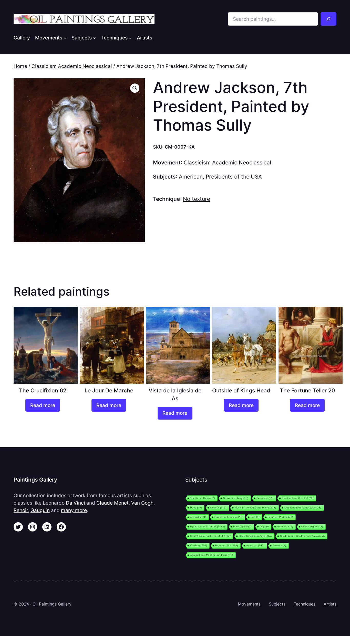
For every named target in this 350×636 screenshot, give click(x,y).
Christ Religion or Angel (255, 536)
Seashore (264, 498)
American (191, 176)
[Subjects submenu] (94, 37)
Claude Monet (112, 503)
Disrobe (285, 526)
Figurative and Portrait (207, 526)
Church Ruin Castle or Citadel (210, 536)
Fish (255, 517)
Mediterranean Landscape (302, 507)
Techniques (304, 604)
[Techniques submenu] (130, 37)
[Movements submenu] (65, 37)
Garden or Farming (228, 517)
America (279, 545)
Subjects (277, 604)
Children (198, 545)
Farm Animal (242, 526)
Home (20, 66)
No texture (196, 199)
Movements (249, 604)
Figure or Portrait (280, 517)
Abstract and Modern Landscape (211, 555)
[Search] (328, 19)
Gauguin (40, 510)
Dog (264, 526)
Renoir (21, 510)
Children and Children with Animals (302, 536)
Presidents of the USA (234, 176)
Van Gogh (142, 503)
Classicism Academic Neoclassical (72, 66)
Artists (330, 604)
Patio (196, 507)
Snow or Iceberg (235, 498)
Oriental (218, 507)
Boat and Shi (226, 545)
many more (74, 510)
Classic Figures (312, 526)
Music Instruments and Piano (255, 507)
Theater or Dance (202, 498)
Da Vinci (75, 503)
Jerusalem (198, 517)
